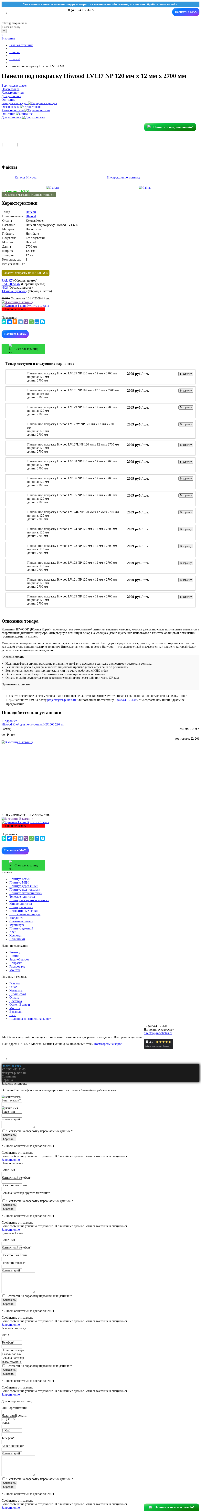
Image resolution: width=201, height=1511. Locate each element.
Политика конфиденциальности (30, 1018)
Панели (31, 212)
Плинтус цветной (21, 928)
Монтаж (14, 970)
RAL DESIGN (11, 284)
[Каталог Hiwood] (53, 187)
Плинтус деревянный (23, 886)
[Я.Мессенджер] (4, 321)
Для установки (12, 117)
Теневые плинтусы (22, 896)
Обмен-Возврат (19, 1004)
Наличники (17, 939)
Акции (14, 956)
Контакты (16, 990)
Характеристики (13, 110)
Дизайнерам (17, 994)
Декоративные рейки (23, 910)
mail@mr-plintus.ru (14, 1073)
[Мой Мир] (37, 321)
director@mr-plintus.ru (158, 1033)
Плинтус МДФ (19, 882)
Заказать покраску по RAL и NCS (25, 272)
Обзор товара (11, 106)
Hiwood (31, 216)
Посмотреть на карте (108, 1043)
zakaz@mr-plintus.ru (14, 23)
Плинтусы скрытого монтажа (29, 900)
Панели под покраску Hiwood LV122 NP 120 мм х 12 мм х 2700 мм (72, 545)
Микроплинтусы (20, 903)
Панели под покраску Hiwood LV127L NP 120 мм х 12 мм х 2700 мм (73, 444)
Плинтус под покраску (24, 889)
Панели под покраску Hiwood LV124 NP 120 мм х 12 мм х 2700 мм (72, 528)
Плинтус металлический (25, 893)
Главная (14, 983)
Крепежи (15, 935)
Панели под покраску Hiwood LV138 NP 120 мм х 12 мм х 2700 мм (72, 461)
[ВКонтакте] (9, 321)
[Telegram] (20, 321)
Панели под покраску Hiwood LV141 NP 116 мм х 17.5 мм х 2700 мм (73, 390)
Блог (12, 1015)
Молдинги (16, 917)
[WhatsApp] (31, 321)
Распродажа (17, 966)
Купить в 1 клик (37, 305)
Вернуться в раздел (15, 103)
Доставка (15, 1001)
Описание (9, 113)
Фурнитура (17, 925)
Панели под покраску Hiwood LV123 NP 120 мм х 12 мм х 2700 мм (72, 562)
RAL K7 (7, 280)
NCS (5, 287)
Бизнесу (14, 952)
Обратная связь (12, 1065)
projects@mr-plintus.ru (61, 700)
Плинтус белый (19, 879)
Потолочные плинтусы (24, 914)
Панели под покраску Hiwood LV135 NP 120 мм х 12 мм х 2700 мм (72, 495)
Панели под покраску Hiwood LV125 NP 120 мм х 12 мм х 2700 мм (72, 373)
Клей (12, 932)
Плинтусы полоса (21, 907)
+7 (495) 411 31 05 (14, 1069)
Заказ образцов (19, 959)
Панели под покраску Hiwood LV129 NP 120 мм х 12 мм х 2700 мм (72, 407)
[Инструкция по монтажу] (145, 187)
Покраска (15, 963)
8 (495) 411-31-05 (126, 700)
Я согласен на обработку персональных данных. (39, 1131)
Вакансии (16, 1011)
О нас (13, 987)
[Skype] (42, 321)
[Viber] (26, 321)
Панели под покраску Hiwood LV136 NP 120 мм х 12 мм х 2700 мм (72, 478)
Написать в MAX (186, 11)
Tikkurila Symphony (14, 291)
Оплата (14, 997)
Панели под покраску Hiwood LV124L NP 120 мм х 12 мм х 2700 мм (73, 512)
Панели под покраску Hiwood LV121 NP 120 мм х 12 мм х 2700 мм (72, 579)
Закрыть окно (11, 1159)
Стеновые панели (21, 921)
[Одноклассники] (15, 321)
